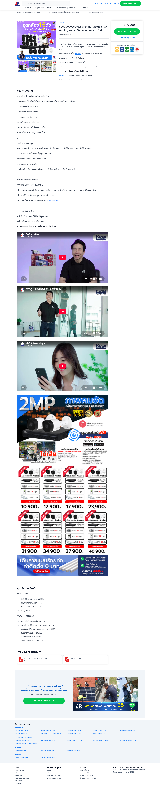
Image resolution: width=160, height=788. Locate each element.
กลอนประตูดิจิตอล (20, 750)
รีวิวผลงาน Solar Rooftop (88, 778)
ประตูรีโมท (18, 748)
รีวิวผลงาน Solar (85, 773)
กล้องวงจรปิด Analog (21, 730)
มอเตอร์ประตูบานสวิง (73, 750)
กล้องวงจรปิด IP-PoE (99, 730)
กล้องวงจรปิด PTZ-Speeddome (51, 733)
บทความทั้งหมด (84, 770)
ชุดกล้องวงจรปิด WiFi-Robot (128, 740)
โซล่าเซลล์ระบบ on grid (48, 757)
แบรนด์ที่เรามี (19, 781)
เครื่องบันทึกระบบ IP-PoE (48, 730)
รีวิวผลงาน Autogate (86, 775)
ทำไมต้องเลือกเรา (20, 773)
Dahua (61, 22)
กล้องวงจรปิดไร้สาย (21, 733)
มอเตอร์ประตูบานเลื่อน (47, 750)
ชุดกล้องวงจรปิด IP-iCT (22, 740)
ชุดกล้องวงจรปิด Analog (34, 12)
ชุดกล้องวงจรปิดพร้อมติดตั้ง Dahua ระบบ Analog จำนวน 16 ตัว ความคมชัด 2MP (74, 12)
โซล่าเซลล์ (50, 8)
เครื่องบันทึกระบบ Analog (74, 730)
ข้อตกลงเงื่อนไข (19, 775)
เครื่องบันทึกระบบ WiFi (74, 733)
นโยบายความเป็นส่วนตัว (22, 778)
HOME (19, 12)
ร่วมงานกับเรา (19, 783)
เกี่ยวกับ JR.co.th (19, 770)
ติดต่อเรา (50, 770)
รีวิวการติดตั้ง (73, 8)
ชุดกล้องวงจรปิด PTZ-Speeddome (26, 743)
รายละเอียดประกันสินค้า (54, 775)
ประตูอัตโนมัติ (39, 8)
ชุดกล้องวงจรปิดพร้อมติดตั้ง (24, 738)
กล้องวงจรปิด (26, 8)
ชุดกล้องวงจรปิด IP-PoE (74, 740)
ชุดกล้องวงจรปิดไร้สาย (48, 740)
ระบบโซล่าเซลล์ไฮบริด (21, 757)
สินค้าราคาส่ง (61, 8)
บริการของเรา (51, 773)
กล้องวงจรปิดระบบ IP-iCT (127, 730)
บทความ (85, 8)
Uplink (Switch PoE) (99, 733)
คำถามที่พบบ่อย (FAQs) (54, 778)
